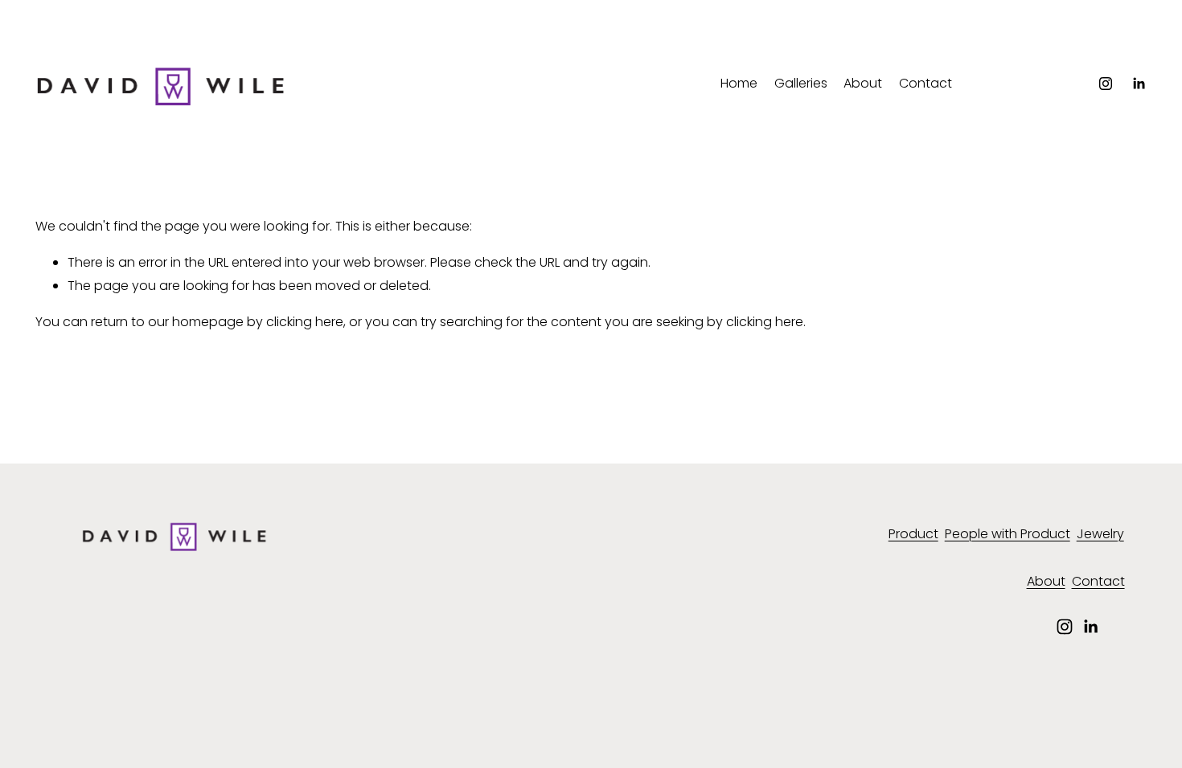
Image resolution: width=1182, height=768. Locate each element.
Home (738, 83)
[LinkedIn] (1139, 84)
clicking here (304, 322)
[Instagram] (1106, 84)
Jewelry (1100, 534)
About (862, 83)
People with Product (1007, 534)
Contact (925, 83)
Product (913, 534)
